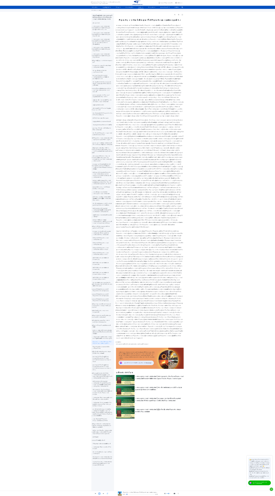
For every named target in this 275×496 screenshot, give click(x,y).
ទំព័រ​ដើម (95, 7)
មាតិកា (118, 15)
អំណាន (140, 7)
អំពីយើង (176, 7)
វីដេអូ (117, 7)
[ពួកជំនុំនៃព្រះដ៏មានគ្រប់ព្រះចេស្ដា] (137, 3)
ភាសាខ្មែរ (180, 3)
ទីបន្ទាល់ (151, 7)
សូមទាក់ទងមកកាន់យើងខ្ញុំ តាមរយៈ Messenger (260, 483)
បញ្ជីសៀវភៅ (105, 7)
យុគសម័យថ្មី (164, 7)
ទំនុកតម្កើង (129, 7)
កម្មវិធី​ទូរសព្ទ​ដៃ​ (166, 3)
